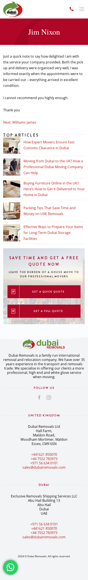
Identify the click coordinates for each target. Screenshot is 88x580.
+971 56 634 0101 (44, 463)
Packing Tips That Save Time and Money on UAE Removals (49, 211)
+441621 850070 (44, 454)
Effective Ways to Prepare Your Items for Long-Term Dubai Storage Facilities (53, 232)
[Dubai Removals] (13, 9)
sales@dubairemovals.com (44, 467)
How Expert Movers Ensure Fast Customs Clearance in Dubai (49, 145)
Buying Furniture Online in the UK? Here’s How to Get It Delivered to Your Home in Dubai (54, 189)
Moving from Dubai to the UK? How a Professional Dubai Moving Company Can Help (53, 167)
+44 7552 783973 (44, 458)
